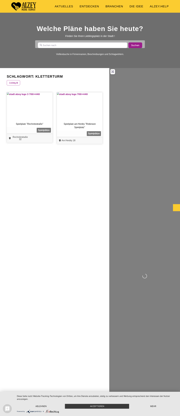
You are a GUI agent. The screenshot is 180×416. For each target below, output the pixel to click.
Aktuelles (64, 6)
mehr (153, 406)
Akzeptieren (97, 406)
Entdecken (89, 6)
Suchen (136, 45)
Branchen (114, 6)
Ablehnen (41, 406)
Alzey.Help (159, 6)
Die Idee (136, 6)
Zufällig (12, 83)
